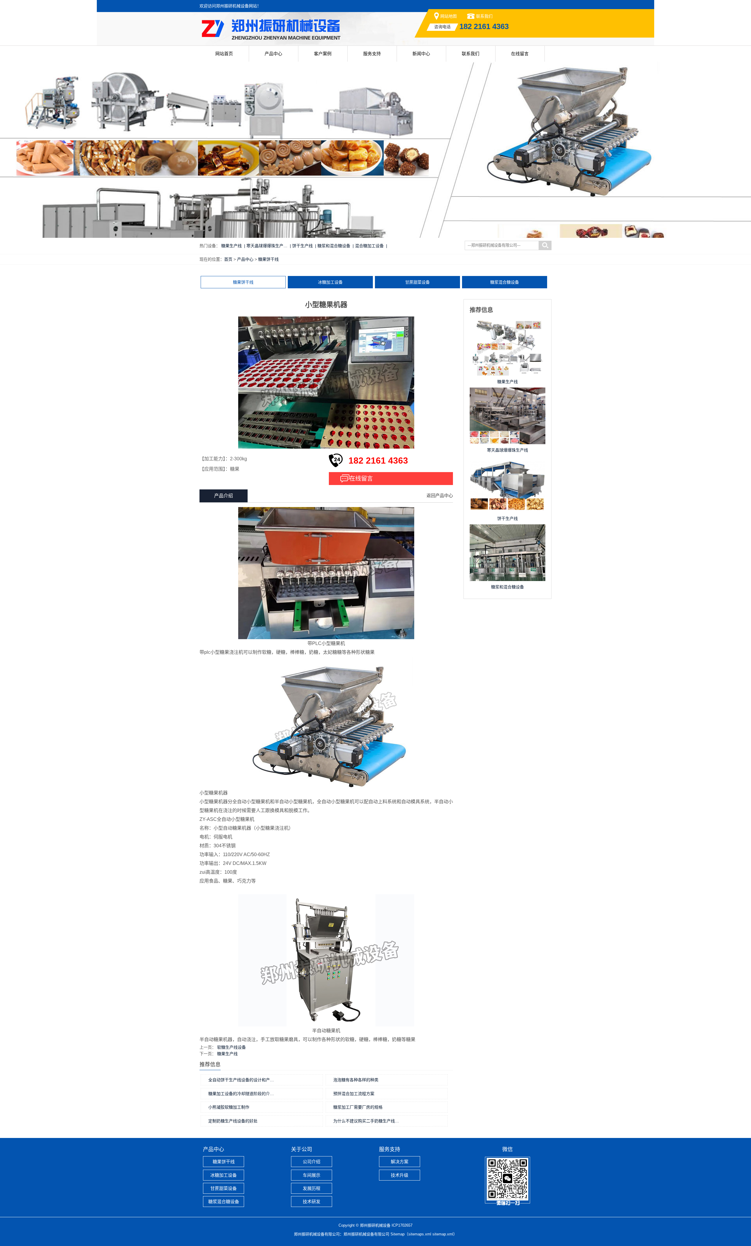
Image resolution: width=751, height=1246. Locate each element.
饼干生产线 (507, 518)
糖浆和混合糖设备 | (335, 245)
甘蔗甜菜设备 (417, 282)
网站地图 (448, 16)
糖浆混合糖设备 (504, 282)
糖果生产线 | (233, 245)
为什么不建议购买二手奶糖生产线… (366, 1121)
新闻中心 (421, 53)
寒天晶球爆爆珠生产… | (268, 245)
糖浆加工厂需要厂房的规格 (358, 1107)
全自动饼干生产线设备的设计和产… (241, 1079)
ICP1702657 (402, 1225)
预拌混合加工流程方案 (353, 1093)
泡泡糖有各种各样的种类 (355, 1079)
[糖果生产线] (507, 325)
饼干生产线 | (304, 245)
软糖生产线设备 (231, 1047)
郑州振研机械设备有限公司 (366, 1234)
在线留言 (520, 53)
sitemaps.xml (419, 1234)
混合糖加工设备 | (371, 245)
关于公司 (301, 1149)
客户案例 (322, 53)
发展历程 (311, 1188)
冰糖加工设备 (330, 282)
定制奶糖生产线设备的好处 (233, 1121)
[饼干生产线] (507, 461)
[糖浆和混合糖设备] (507, 530)
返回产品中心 (440, 495)
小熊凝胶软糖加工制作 (228, 1107)
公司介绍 (311, 1161)
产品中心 (273, 53)
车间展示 (311, 1175)
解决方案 (399, 1161)
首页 (228, 259)
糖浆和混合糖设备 (507, 587)
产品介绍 (223, 495)
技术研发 (311, 1201)
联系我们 (484, 16)
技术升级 (399, 1175)
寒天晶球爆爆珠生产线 (507, 450)
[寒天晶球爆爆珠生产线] (507, 393)
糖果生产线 (227, 1053)
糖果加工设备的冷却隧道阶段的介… (241, 1093)
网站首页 (224, 53)
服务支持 (372, 53)
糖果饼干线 (268, 259)
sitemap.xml (442, 1234)
